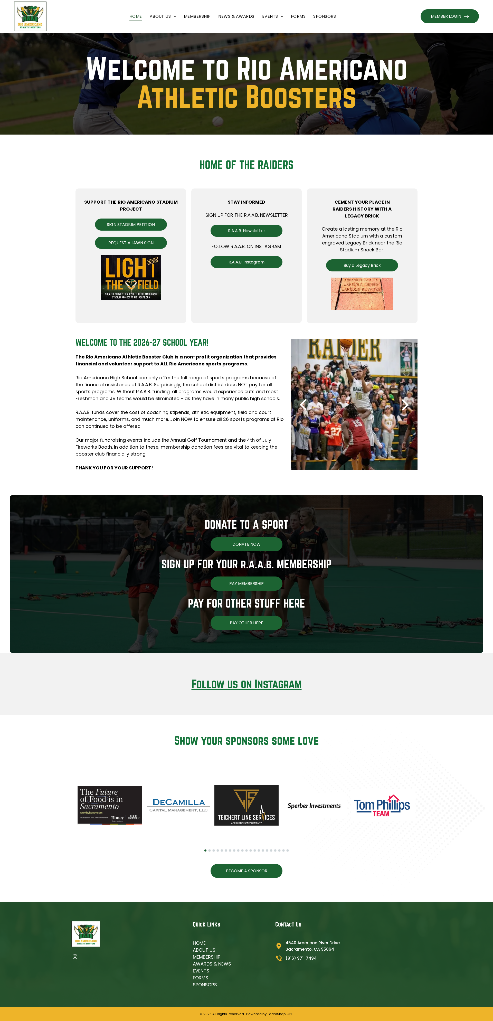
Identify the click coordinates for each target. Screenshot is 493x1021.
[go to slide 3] (214, 850)
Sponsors (205, 984)
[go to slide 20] (283, 850)
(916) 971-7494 (301, 958)
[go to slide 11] (246, 850)
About (200, 950)
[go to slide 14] (259, 850)
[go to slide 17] (271, 850)
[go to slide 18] (275, 850)
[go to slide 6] (226, 850)
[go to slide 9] (238, 850)
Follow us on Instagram (247, 683)
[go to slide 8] (234, 850)
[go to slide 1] (205, 850)
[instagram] (74, 957)
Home (199, 943)
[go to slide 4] (218, 850)
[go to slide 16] (267, 850)
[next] (405, 404)
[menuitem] (136, 16)
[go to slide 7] (230, 850)
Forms (200, 978)
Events (201, 971)
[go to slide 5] (222, 850)
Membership (206, 957)
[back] (303, 404)
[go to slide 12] (251, 850)
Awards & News (212, 964)
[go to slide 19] (279, 850)
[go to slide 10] (242, 850)
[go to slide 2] (209, 850)
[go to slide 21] (288, 850)
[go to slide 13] (255, 850)
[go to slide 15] (263, 850)
